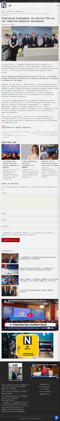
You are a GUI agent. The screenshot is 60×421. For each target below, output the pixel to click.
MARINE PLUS (10, 127)
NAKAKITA (18, 127)
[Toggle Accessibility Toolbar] (56, 417)
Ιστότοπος (5, 226)
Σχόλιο (5, 193)
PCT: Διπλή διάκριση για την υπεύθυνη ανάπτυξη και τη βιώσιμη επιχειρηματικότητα (39, 291)
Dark (53, 1)
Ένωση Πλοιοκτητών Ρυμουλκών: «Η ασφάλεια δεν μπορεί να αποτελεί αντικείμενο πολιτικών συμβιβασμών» (37, 258)
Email (4, 220)
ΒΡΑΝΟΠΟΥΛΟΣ (26, 127)
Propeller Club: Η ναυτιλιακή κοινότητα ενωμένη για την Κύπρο (49, 163)
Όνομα (4, 213)
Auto (57, 1)
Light (49, 1)
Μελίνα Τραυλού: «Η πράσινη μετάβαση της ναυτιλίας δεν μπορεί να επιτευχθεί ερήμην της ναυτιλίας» (39, 269)
